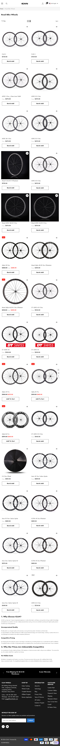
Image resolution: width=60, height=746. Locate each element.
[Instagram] (7, 726)
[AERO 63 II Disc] (45, 587)
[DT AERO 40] (15, 334)
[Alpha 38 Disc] (15, 250)
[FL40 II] (15, 39)
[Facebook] (3, 726)
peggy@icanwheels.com (11, 699)
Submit (31, 720)
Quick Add (10, 61)
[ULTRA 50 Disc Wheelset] (45, 545)
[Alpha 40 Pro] (15, 376)
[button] (28, 21)
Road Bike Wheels (10, 9)
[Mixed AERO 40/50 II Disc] (45, 207)
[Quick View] (27, 26)
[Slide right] (56, 673)
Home (1, 9)
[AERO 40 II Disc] (45, 165)
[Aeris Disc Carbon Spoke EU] (15, 545)
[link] (15, 673)
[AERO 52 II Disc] (45, 123)
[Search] (7, 4)
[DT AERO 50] (45, 334)
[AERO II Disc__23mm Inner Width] (15, 81)
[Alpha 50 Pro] (45, 376)
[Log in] (43, 3)
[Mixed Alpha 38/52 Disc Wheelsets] (45, 250)
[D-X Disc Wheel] (15, 461)
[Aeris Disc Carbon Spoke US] (15, 587)
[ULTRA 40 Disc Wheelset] (45, 503)
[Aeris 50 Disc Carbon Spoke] (15, 503)
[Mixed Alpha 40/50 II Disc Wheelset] (15, 292)
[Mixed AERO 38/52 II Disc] (15, 207)
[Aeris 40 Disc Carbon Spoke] (45, 461)
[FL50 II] (45, 39)
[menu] (2, 3)
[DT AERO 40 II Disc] (45, 292)
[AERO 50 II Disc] (45, 81)
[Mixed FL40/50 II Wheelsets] (15, 165)
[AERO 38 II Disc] (15, 123)
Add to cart (10, 399)
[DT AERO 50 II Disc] (45, 418)
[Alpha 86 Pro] (15, 418)
